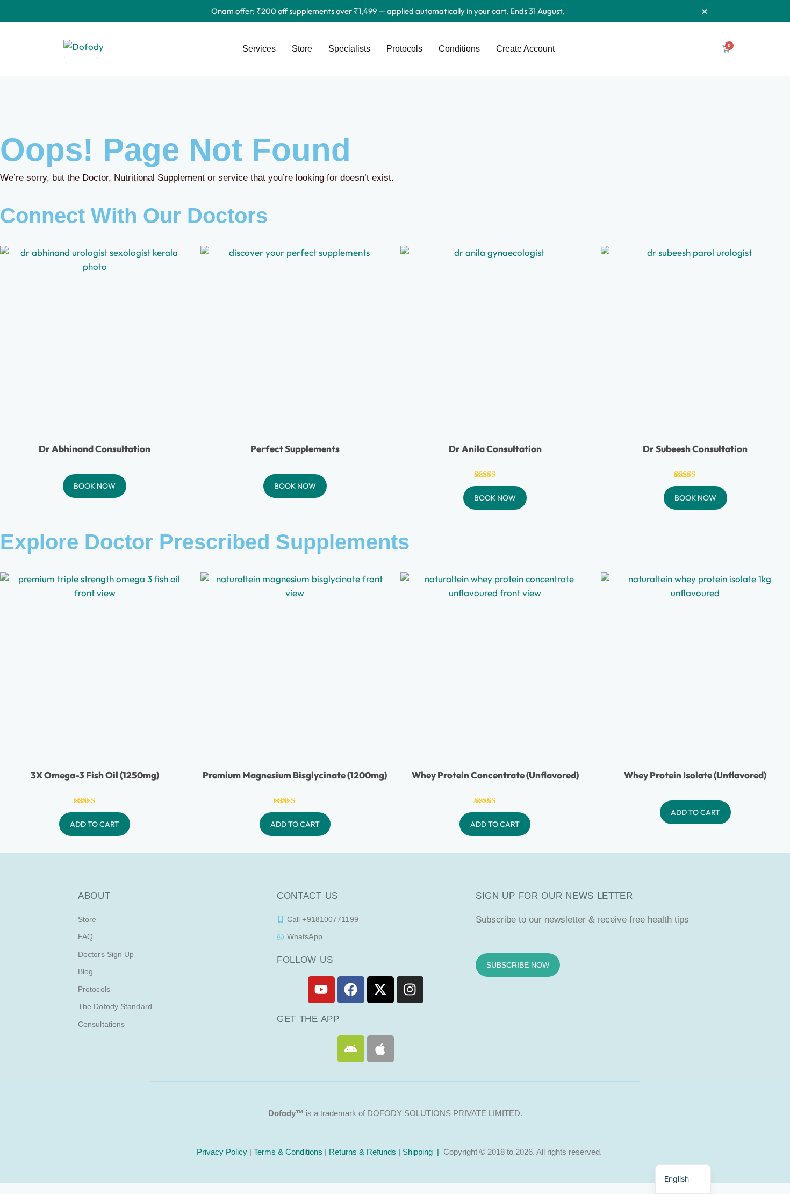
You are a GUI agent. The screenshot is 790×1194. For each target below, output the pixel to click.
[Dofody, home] (91, 47)
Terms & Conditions (288, 1151)
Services (259, 48)
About (94, 896)
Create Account (525, 48)
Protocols (404, 48)
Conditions (459, 48)
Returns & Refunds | (366, 1151)
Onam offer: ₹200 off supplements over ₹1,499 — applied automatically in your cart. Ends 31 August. (387, 11)
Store (302, 48)
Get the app (308, 1019)
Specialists (349, 48)
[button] (683, 1179)
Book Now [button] (95, 486)
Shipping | (422, 1151)
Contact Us (307, 896)
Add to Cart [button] (94, 824)
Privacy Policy (221, 1151)
